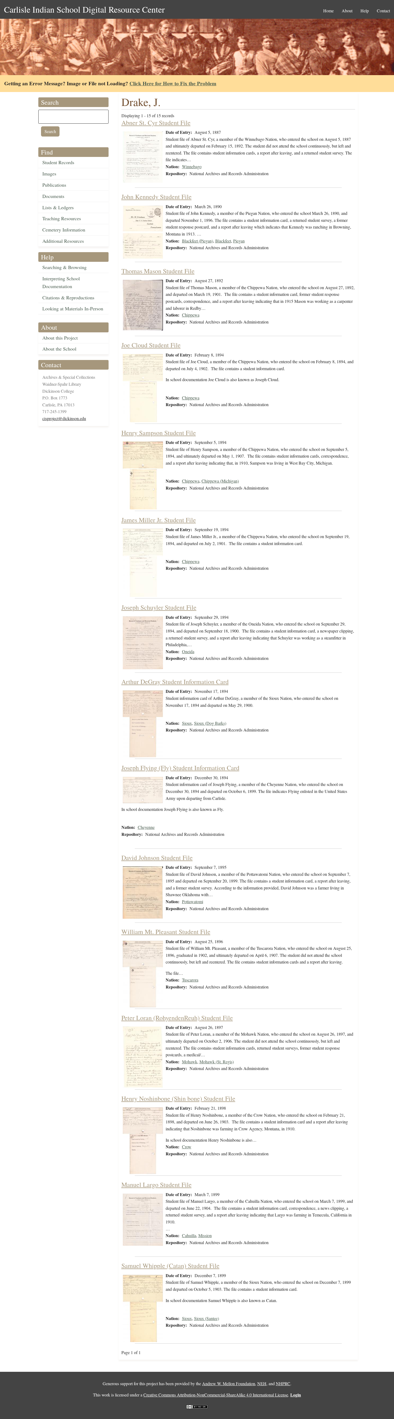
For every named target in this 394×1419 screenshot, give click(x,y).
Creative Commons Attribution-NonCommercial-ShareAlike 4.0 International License (215, 1395)
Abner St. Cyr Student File (156, 122)
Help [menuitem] (364, 10)
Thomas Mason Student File (158, 271)
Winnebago (192, 166)
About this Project (60, 337)
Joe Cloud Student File (151, 345)
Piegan (239, 241)
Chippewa (190, 315)
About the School (59, 348)
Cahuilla (189, 1235)
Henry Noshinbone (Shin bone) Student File (178, 1098)
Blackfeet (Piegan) (197, 241)
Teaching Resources (61, 218)
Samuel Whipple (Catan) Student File (170, 1265)
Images (49, 173)
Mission (205, 1235)
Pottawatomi (192, 901)
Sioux (187, 723)
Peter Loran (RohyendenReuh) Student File (177, 1017)
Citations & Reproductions (68, 297)
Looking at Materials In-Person (72, 308)
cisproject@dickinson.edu (64, 418)
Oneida (188, 651)
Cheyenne (146, 827)
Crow (186, 1146)
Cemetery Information (63, 229)
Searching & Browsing (64, 267)
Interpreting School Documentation (61, 282)
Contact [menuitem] (383, 10)
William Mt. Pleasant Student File (165, 931)
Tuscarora (190, 980)
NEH (261, 1383)
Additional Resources (63, 241)
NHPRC (283, 1383)
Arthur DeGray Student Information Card (175, 681)
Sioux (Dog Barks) (210, 723)
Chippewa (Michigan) (220, 481)
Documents (53, 196)
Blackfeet (223, 241)
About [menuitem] (347, 10)
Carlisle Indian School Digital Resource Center (84, 9)
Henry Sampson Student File (158, 432)
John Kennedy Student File (156, 196)
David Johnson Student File (157, 857)
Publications (54, 185)
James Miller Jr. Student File (158, 520)
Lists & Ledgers (58, 207)
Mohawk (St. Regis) (216, 1061)
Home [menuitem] (328, 10)
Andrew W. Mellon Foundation (228, 1383)
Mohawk (189, 1061)
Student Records (58, 162)
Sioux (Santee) (206, 1318)
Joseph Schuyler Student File (158, 607)
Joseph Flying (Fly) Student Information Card (180, 767)
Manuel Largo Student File (156, 1184)
